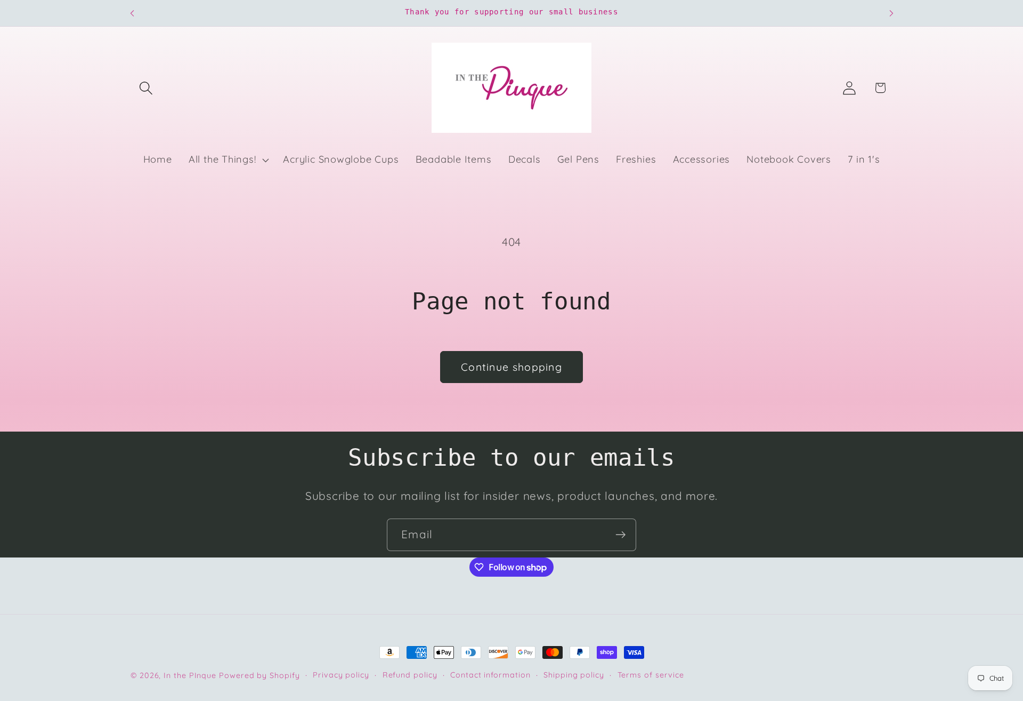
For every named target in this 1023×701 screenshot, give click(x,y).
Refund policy (410, 675)
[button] (146, 88)
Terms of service (651, 675)
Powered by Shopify (259, 675)
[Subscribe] (620, 535)
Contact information (490, 675)
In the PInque (190, 675)
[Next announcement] (891, 13)
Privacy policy (341, 675)
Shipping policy (573, 675)
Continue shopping (511, 366)
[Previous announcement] (132, 13)
